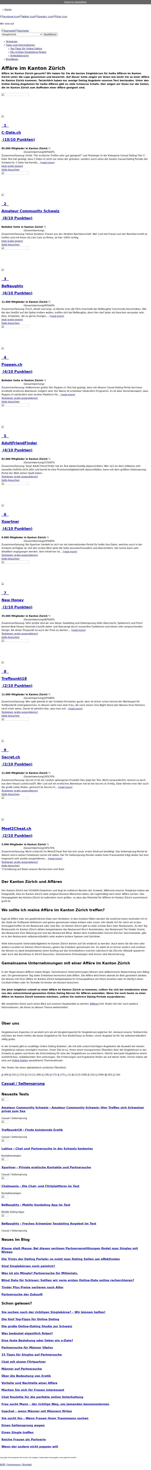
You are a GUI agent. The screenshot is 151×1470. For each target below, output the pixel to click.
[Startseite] (8, 31)
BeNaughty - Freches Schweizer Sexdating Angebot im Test (48, 1223)
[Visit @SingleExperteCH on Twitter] (27, 16)
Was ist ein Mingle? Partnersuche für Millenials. (39, 1273)
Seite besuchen (10, 169)
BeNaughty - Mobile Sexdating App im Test (35, 1204)
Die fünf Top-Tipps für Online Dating (30, 1319)
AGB (2, 1464)
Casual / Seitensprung (23, 1084)
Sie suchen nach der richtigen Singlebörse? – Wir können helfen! (53, 1312)
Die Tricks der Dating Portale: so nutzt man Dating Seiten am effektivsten (60, 1259)
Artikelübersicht (19, 55)
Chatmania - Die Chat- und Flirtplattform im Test (40, 1186)
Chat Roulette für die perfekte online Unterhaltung (42, 1397)
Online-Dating (20, 1060)
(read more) (47, 162)
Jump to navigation (75, 2)
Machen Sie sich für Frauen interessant (32, 1389)
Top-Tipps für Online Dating (26, 48)
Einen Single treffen (17, 1432)
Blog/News (12, 59)
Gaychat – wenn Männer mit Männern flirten (36, 1411)
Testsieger (12, 41)
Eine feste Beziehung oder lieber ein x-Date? (37, 1340)
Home (8, 9)
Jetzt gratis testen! (12, 166)
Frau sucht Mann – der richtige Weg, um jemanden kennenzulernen (55, 1404)
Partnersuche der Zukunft (22, 1294)
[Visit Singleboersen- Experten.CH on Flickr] (60, 16)
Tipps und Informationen (20, 45)
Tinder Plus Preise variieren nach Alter (32, 1287)
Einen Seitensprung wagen (23, 1425)
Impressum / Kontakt (19, 1464)
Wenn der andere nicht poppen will (29, 1446)
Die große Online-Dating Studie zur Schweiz (36, 1326)
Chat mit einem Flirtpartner (23, 1361)
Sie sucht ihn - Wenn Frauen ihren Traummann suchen (44, 1418)
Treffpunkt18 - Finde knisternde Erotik (32, 1129)
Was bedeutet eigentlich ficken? (27, 1333)
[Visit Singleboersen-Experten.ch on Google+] (44, 16)
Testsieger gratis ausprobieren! (19, 398)
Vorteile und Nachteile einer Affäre (29, 1383)
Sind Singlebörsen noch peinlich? (28, 1266)
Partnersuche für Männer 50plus (27, 1347)
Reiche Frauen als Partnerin (23, 1439)
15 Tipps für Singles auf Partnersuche (31, 1354)
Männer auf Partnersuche (21, 1368)
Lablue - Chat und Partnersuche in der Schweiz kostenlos (47, 1148)
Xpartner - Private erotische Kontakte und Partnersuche (46, 1167)
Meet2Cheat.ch (16, 832)
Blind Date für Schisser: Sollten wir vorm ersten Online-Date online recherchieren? (67, 1280)
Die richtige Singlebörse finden (28, 52)
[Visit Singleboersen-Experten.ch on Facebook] (9, 16)
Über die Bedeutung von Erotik (26, 1375)
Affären (94, 1003)
